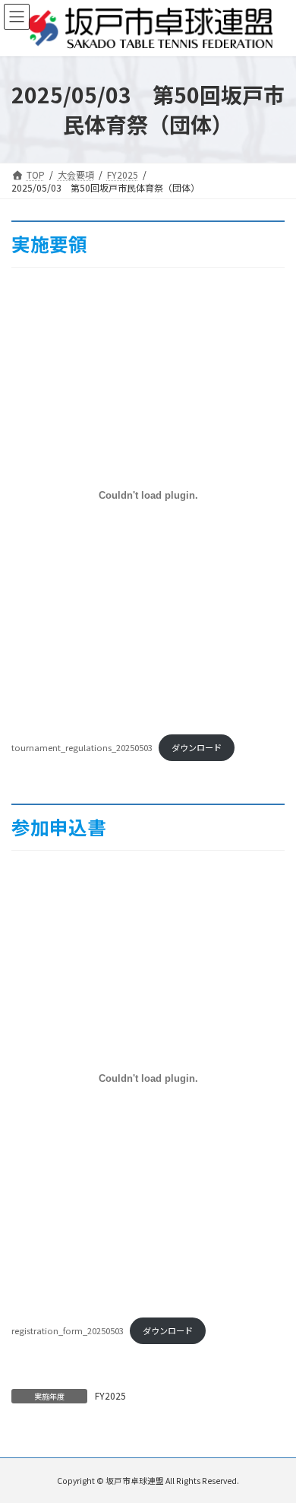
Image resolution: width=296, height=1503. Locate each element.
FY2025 (110, 1395)
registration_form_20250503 (67, 1330)
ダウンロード (197, 747)
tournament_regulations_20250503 (82, 747)
